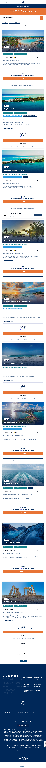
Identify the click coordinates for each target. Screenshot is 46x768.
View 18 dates (23, 571)
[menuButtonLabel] (3, 2)
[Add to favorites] (38, 57)
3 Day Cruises (26, 679)
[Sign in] (42, 2)
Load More (23, 643)
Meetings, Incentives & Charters (28, 691)
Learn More (38, 215)
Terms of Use (21, 745)
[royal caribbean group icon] (23, 760)
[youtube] (30, 721)
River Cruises (37, 690)
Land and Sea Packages (37, 687)
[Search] (6, 2)
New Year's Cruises (38, 682)
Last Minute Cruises (38, 677)
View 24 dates (23, 140)
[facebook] (19, 721)
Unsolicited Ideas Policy (13, 750)
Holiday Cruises (37, 679)
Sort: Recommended (14, 22)
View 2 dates (23, 453)
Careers (28, 745)
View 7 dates (23, 392)
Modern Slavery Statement (36, 745)
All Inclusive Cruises (27, 677)
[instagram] (23, 721)
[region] (23, 765)
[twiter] (26, 721)
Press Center (36, 747)
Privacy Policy (13, 745)
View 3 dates (23, 512)
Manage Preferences (22, 766)
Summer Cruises (37, 684)
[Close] (44, 764)
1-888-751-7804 (23, 714)
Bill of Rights (19, 747)
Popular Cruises (26, 675)
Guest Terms (5, 745)
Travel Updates (27, 747)
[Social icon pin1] (15, 721)
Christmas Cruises (27, 682)
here (35, 668)
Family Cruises (26, 684)
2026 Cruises (36, 675)
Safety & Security (11, 747)
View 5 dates (23, 201)
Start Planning (36, 714)
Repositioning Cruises (27, 686)
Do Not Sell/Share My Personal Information (29, 750)
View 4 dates (23, 78)
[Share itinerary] (41, 57)
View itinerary (23, 82)
